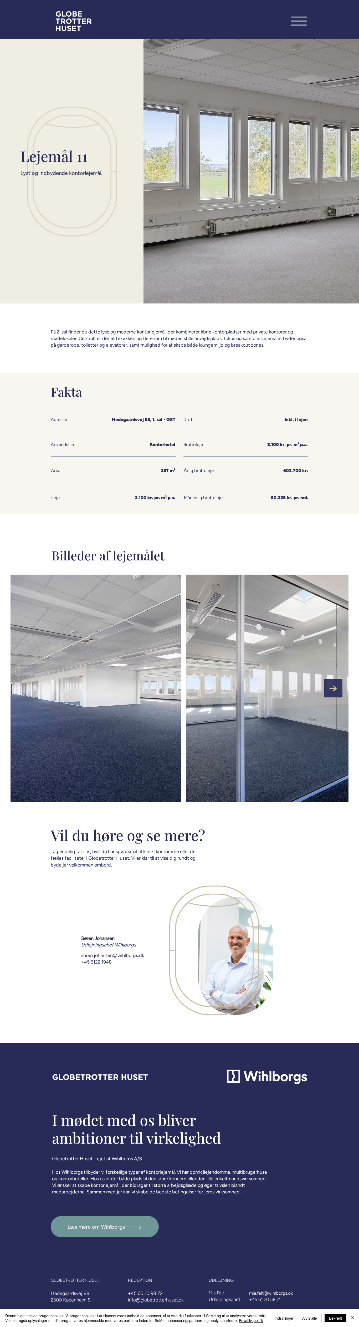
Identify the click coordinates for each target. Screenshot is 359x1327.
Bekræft (335, 1318)
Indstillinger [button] (284, 1318)
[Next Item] (333, 688)
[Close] (353, 1318)
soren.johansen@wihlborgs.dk (112, 955)
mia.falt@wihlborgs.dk (271, 1293)
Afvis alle (309, 1318)
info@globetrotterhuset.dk (155, 1300)
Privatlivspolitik (251, 1320)
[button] (299, 21)
